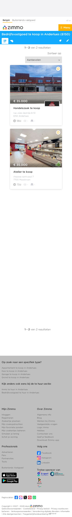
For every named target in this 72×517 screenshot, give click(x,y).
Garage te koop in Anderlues (16, 374)
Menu (66, 27)
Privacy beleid (43, 508)
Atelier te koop (22, 171)
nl (67, 20)
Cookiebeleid (29, 508)
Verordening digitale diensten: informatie (51, 511)
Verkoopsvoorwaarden (21, 511)
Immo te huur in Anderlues (15, 389)
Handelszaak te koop (26, 108)
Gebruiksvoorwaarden (12, 508)
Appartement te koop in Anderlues (19, 368)
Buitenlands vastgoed (23, 20)
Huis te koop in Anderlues (14, 371)
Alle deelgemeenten (12, 514)
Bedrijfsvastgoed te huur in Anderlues (20, 392)
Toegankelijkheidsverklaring (35, 514)
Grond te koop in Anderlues (15, 377)
